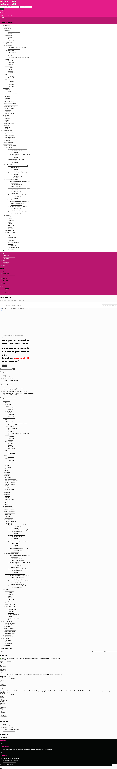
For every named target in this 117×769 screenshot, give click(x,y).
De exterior (11, 62)
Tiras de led (11, 56)
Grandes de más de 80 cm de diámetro (18, 57)
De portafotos (12, 245)
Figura (9, 222)
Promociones (6, 25)
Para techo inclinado (16, 151)
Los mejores (8, 35)
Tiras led (10, 71)
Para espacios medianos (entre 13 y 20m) (19, 154)
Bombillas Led (9, 142)
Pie (6, 74)
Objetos (10, 223)
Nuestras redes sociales (9, 377)
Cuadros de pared (10, 234)
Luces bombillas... (7, 139)
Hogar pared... (6, 215)
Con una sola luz (12, 52)
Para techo (11, 81)
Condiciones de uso (14, 749)
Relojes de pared (9, 230)
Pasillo (7, 100)
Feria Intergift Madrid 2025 (10, 390)
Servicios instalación (8, 378)
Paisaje (10, 218)
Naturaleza (11, 220)
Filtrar (1, 651)
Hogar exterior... (7, 638)
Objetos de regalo (10, 633)
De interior (11, 61)
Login (1, 286)
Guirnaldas (8, 640)
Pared (7, 59)
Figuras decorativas (10, 630)
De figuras (10, 235)
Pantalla (10, 67)
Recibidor (7, 98)
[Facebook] (3, 743)
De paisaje (11, 240)
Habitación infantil (10, 108)
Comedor (7, 96)
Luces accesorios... (7, 130)
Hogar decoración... (8, 621)
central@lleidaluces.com (9, 762)
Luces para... (6, 88)
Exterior (7, 89)
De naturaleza (12, 237)
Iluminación (11, 34)
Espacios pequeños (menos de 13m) (17, 149)
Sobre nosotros (27, 749)
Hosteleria (8, 110)
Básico (7, 122)
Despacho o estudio (10, 103)
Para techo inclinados (16, 176)
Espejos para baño (10, 232)
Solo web (7, 27)
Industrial (7, 117)
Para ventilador (9, 134)
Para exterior (11, 76)
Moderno (7, 118)
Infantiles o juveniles (13, 242)
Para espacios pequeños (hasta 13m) (18, 166)
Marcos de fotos (9, 628)
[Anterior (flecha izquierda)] (0, 768)
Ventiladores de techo (14, 32)
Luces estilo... (6, 115)
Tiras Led (7, 140)
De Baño (10, 64)
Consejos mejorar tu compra (10, 380)
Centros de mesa (10, 631)
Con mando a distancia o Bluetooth (17, 47)
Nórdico (7, 120)
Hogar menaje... (7, 635)
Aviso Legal (6, 749)
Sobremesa (8, 66)
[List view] (3, 305)
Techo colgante (9, 50)
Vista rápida (6, 366)
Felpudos (7, 645)
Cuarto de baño (9, 101)
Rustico (7, 125)
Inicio (4, 253)
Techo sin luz (8, 147)
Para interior (11, 78)
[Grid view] (1, 305)
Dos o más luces (12, 54)
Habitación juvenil (10, 106)
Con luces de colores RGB (17, 186)
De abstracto (11, 239)
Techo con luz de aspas (11, 179)
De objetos (11, 249)
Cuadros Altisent (9, 217)
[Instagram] (4, 743)
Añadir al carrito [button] (3, 366)
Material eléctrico (10, 135)
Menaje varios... (9, 637)
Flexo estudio (11, 73)
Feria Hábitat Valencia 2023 (10, 395)
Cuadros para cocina (13, 247)
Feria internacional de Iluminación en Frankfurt (15, 391)
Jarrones (7, 626)
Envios (21, 749)
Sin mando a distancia (14, 49)
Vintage (7, 127)
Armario (7, 112)
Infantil (10, 227)
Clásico (7, 128)
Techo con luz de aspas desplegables (15, 200)
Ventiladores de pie (10, 145)
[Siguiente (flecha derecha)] (1, 768)
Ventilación (11, 40)
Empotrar (8, 79)
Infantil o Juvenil (9, 123)
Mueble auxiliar (9, 625)
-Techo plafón (9, 164)
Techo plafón (9, 45)
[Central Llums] (8, 2)
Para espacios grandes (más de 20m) (18, 195)
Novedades (8, 28)
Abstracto (11, 225)
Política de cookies (48, 749)
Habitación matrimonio (11, 105)
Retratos (10, 229)
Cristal (10, 69)
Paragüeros (8, 642)
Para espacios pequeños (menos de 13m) (19, 181)
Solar (9, 91)
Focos (7, 83)
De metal (10, 244)
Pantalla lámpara (10, 137)
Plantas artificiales (10, 623)
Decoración (11, 39)
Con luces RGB (15, 167)
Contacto (5, 264)
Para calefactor (9, 132)
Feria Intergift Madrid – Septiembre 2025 (13, 388)
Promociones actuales (9, 382)
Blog (4, 265)
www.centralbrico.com (26, 358)
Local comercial (9, 113)
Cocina (7, 95)
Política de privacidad (37, 749)
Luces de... (5, 44)
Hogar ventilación (7, 144)
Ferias (4, 375)
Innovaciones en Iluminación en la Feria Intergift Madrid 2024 (19, 393)
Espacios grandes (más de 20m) (16, 159)
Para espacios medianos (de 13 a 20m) (18, 173)
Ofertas (7, 30)
